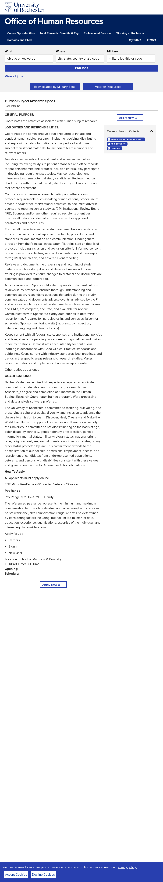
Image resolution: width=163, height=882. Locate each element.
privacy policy (127, 867)
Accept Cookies (16, 874)
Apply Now (49, 585)
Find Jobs (81, 68)
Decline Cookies (43, 874)
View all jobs (14, 76)
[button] (130, 131)
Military (112, 51)
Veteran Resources (108, 86)
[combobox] (29, 56)
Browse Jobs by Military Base (54, 86)
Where (60, 51)
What (8, 51)
